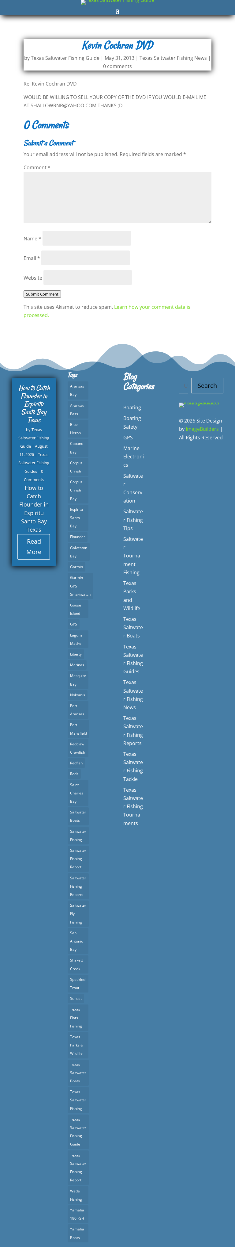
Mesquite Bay (78, 680)
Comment (37, 167)
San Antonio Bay (76, 941)
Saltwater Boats (78, 816)
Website (33, 277)
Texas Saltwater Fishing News (173, 58)
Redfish (76, 763)
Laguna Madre (76, 639)
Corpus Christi (76, 467)
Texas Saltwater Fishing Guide (65, 58)
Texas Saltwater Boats (78, 1073)
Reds (74, 773)
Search (207, 385)
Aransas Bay (77, 390)
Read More (33, 546)
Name (32, 238)
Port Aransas (77, 710)
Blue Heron (75, 428)
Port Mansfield (78, 729)
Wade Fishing (76, 1195)
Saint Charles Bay (76, 793)
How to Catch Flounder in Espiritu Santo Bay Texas (34, 404)
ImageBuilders (202, 429)
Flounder (77, 536)
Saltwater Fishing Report (78, 859)
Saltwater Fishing (78, 835)
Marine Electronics (133, 456)
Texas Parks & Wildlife (76, 1045)
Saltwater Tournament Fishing (133, 556)
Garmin (76, 566)
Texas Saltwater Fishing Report (78, 1168)
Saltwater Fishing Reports (78, 886)
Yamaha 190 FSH (77, 1214)
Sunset (76, 998)
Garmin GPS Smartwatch (80, 586)
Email (32, 258)
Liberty (76, 654)
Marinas (77, 664)
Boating (132, 407)
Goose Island (75, 609)
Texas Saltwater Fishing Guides (33, 463)
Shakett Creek (76, 964)
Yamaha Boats (77, 1233)
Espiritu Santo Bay (76, 518)
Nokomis (77, 695)
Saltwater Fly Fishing (78, 913)
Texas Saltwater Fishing (78, 1100)
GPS (73, 624)
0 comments (117, 66)
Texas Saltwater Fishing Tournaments (133, 806)
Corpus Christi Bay (76, 490)
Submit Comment (42, 294)
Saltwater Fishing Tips (133, 519)
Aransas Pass (77, 409)
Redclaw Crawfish (77, 748)
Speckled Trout (77, 983)
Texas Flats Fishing (76, 1017)
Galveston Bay (78, 552)
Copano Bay (76, 447)
